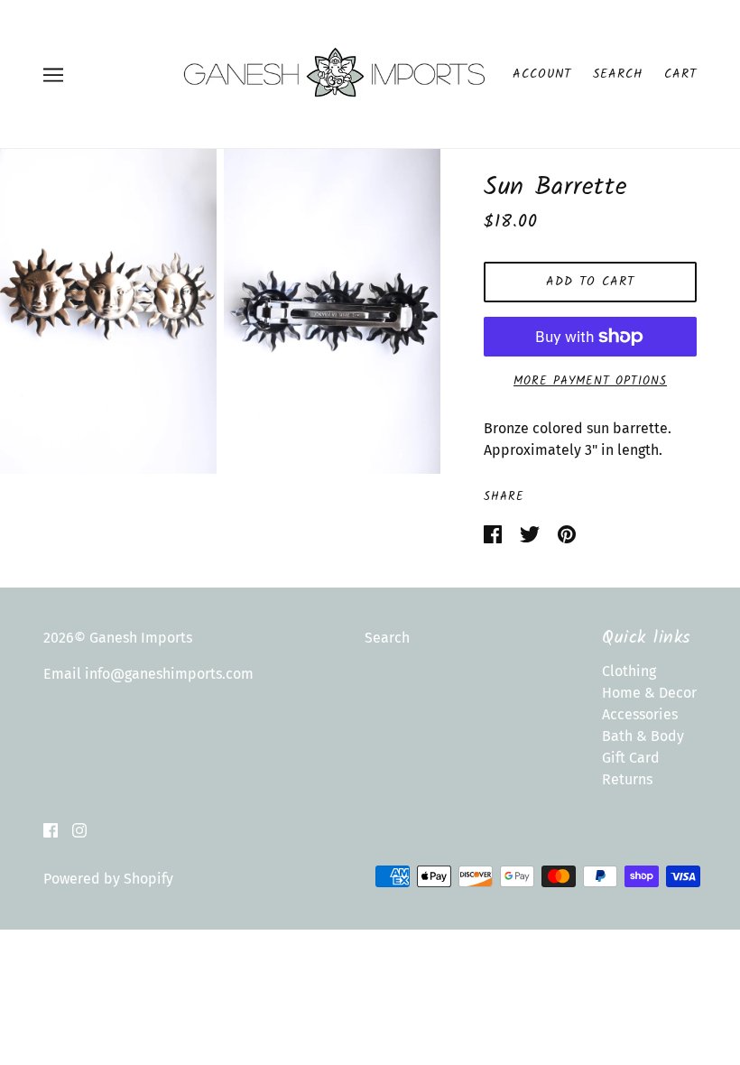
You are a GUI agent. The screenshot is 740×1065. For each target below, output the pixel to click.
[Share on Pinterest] (566, 533)
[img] (50, 829)
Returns (627, 779)
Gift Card (631, 757)
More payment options (590, 381)
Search (618, 74)
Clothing (629, 671)
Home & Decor (649, 692)
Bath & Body (643, 736)
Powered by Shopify (108, 878)
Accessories (640, 714)
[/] (333, 72)
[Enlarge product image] (108, 311)
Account (542, 74)
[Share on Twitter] (531, 533)
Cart (680, 74)
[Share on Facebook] (494, 533)
